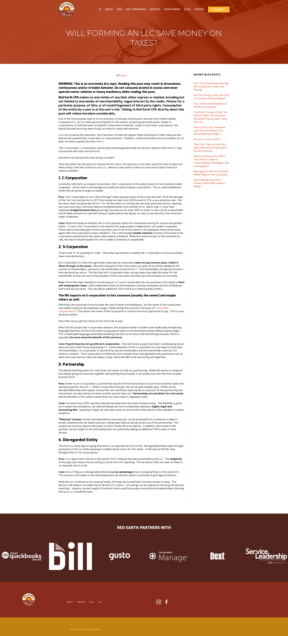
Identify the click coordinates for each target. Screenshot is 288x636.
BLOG (91, 602)
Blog (187, 9)
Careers (199, 9)
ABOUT (70, 602)
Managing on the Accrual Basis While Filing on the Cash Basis (211, 173)
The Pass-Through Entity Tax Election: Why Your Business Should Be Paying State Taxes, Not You (211, 117)
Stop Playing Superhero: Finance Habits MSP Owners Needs (209, 183)
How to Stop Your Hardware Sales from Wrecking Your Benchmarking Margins (209, 130)
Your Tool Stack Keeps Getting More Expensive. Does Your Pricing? (211, 86)
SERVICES (81, 602)
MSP (119, 9)
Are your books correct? (207, 139)
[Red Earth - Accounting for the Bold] (72, 9)
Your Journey (172, 9)
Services (155, 9)
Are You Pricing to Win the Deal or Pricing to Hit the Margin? (211, 96)
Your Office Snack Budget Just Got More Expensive (210, 105)
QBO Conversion (136, 9)
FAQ (99, 602)
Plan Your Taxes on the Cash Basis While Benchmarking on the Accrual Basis (210, 148)
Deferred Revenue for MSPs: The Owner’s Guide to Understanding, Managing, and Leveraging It (211, 161)
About (109, 9)
